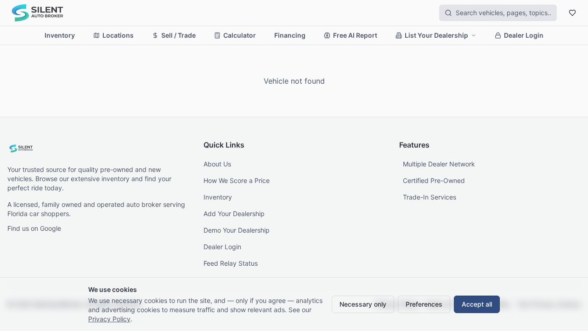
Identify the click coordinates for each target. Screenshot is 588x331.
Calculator (239, 35)
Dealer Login (523, 35)
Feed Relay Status (231, 263)
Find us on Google (34, 228)
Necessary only (362, 304)
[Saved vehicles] (572, 13)
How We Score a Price (237, 180)
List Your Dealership (436, 35)
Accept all (477, 304)
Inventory (60, 35)
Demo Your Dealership (237, 230)
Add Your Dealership (234, 213)
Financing (289, 35)
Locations (118, 35)
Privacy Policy (109, 319)
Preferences (424, 304)
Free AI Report (355, 35)
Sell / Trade (178, 35)
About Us (217, 164)
